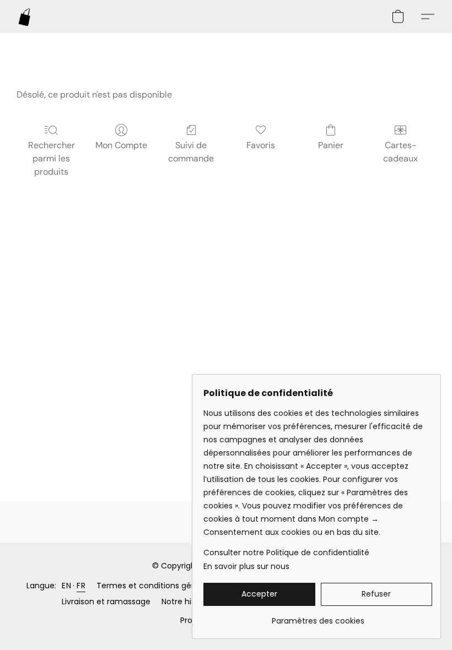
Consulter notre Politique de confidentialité (286, 552)
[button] (25, 17)
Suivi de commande (191, 151)
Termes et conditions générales (157, 585)
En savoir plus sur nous (246, 566)
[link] (317, 616)
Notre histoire (187, 601)
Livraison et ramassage (106, 601)
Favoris (260, 145)
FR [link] (81, 585)
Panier (330, 145)
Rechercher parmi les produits (51, 158)
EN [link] (66, 585)
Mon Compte (121, 145)
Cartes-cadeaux (400, 151)
